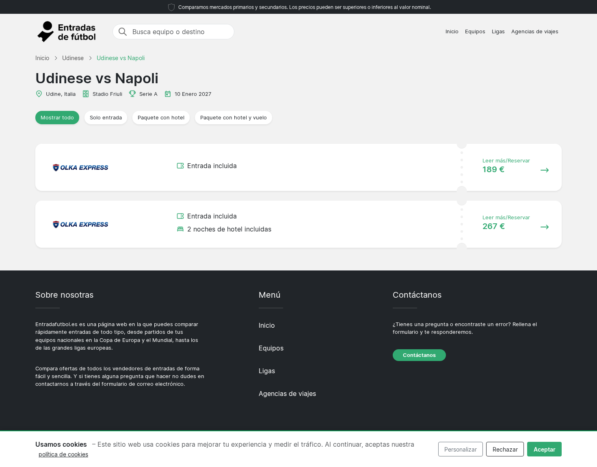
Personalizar (460, 449)
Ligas (498, 31)
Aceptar (545, 449)
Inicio (452, 31)
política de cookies (63, 454)
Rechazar (505, 449)
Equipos (475, 31)
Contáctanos (419, 355)
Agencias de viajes (534, 31)
